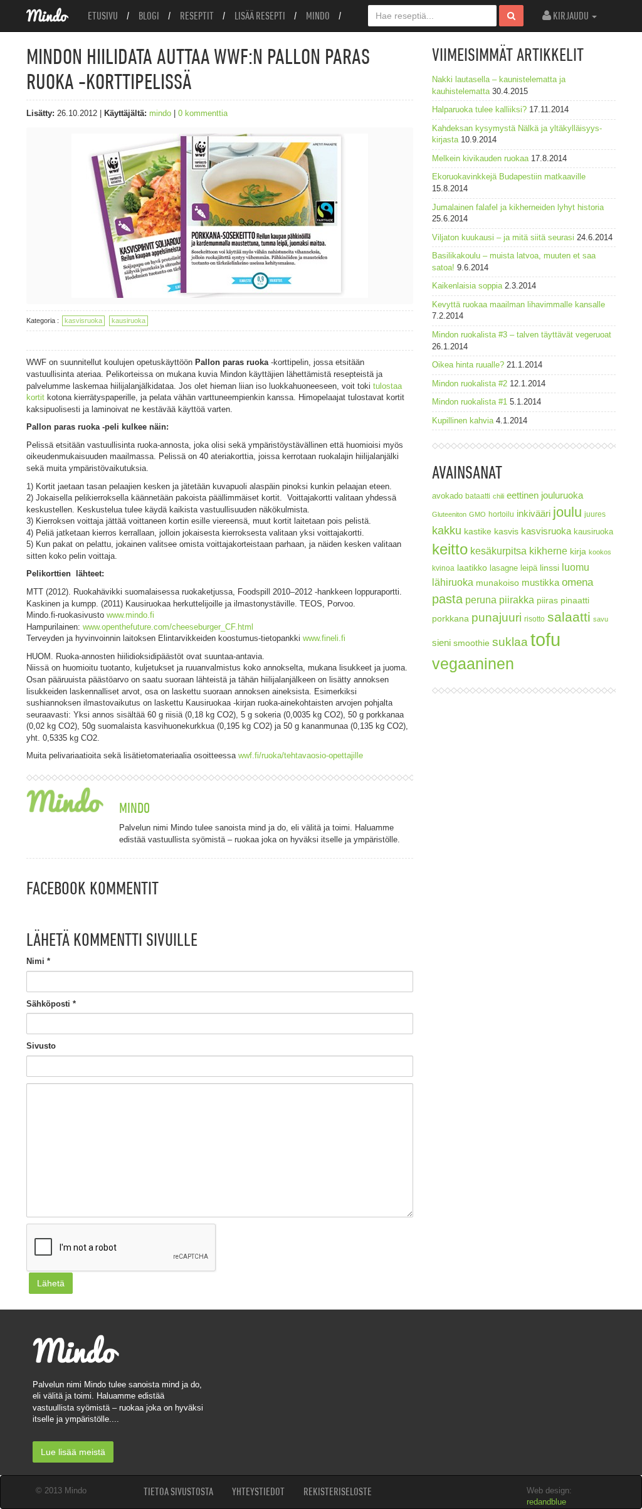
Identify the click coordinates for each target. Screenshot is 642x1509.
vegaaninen (473, 663)
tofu (545, 639)
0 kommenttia (203, 113)
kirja (578, 551)
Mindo (318, 15)
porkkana (450, 618)
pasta (447, 599)
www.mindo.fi (132, 615)
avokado (447, 496)
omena (577, 582)
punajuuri (496, 617)
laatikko (472, 568)
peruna (481, 599)
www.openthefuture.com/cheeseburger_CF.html (168, 627)
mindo (160, 113)
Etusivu (103, 15)
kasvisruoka (83, 320)
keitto (450, 549)
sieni (441, 642)
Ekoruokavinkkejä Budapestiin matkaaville (509, 176)
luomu (575, 567)
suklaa (510, 642)
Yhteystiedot (258, 1491)
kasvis (506, 531)
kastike (478, 531)
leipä (528, 568)
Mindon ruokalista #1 (469, 401)
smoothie (471, 643)
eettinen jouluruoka (545, 495)
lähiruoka (452, 582)
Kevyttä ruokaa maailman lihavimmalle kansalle (518, 304)
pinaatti (574, 600)
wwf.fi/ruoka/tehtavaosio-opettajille (302, 755)
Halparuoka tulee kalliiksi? (479, 109)
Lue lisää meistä (73, 1452)
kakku (446, 530)
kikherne (548, 551)
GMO (477, 514)
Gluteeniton (449, 514)
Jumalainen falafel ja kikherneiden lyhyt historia (518, 207)
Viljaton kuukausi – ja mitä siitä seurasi (503, 237)
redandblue (546, 1501)
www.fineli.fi (324, 638)
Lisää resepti (259, 15)
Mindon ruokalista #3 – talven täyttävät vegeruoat (521, 334)
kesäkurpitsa (498, 551)
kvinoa (443, 568)
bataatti (477, 496)
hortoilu (501, 514)
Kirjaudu (571, 15)
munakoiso (497, 583)
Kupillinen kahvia (462, 420)
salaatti (569, 617)
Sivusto (41, 1046)
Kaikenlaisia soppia (467, 285)
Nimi (38, 961)
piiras (547, 600)
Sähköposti (51, 1004)
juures (595, 514)
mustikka (540, 582)
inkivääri (533, 513)
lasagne (504, 568)
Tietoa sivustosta (178, 1491)
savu (600, 619)
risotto (534, 619)
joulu (567, 512)
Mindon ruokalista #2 (469, 383)
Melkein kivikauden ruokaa (480, 158)
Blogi (149, 15)
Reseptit (197, 15)
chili (498, 496)
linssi (549, 568)
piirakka (516, 599)
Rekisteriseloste (337, 1491)
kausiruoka (128, 320)
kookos (600, 552)
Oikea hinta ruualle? (468, 364)
